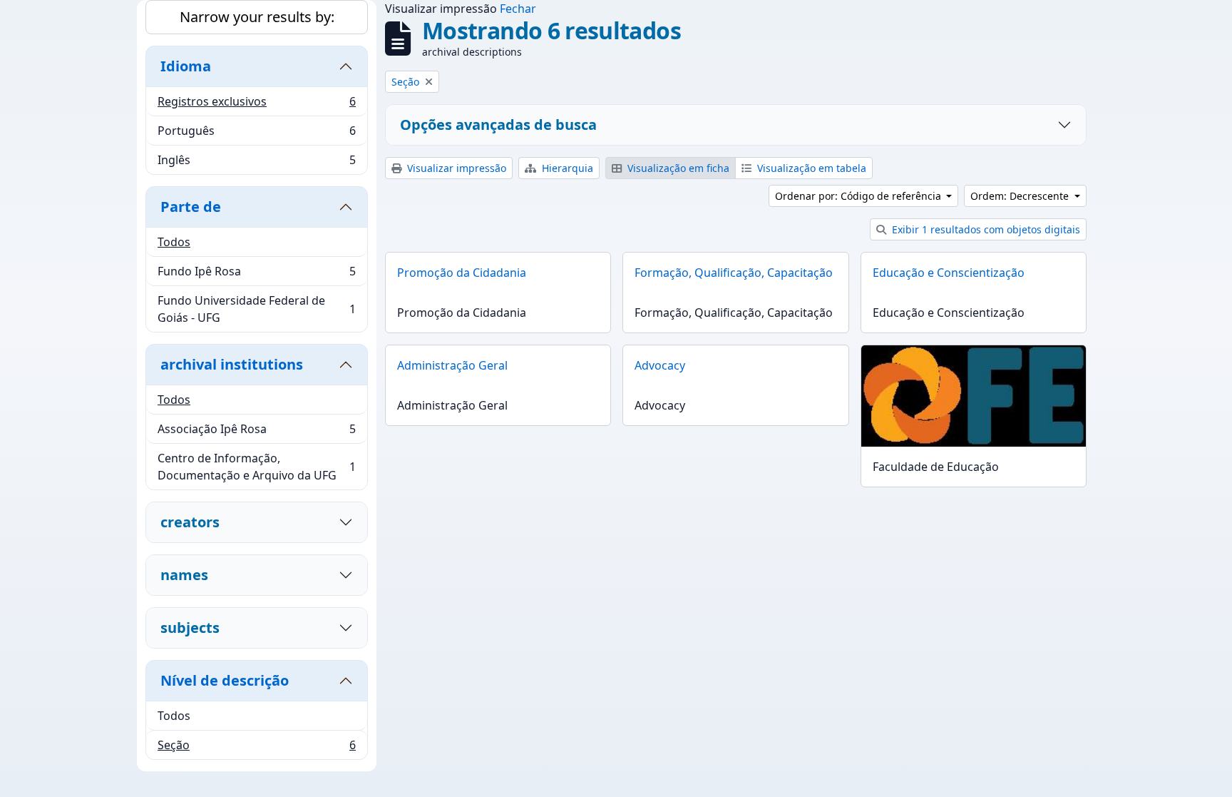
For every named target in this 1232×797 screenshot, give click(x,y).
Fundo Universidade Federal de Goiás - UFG (256, 309)
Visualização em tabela (810, 168)
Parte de (190, 206)
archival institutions (231, 364)
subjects (190, 627)
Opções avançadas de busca (498, 124)
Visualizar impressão (455, 168)
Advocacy (660, 365)
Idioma (185, 66)
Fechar (518, 8)
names (184, 574)
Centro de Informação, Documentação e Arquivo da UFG (256, 466)
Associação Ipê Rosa (256, 432)
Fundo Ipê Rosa (256, 274)
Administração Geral (452, 365)
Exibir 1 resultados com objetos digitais (984, 229)
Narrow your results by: (257, 16)
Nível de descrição (224, 680)
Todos (174, 242)
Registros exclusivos (256, 104)
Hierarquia (566, 168)
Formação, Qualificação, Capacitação (734, 272)
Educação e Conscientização (949, 272)
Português (256, 134)
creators (190, 522)
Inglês (256, 163)
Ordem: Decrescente (1021, 196)
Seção (256, 748)
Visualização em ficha (677, 168)
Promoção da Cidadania (461, 272)
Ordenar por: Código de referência (859, 196)
